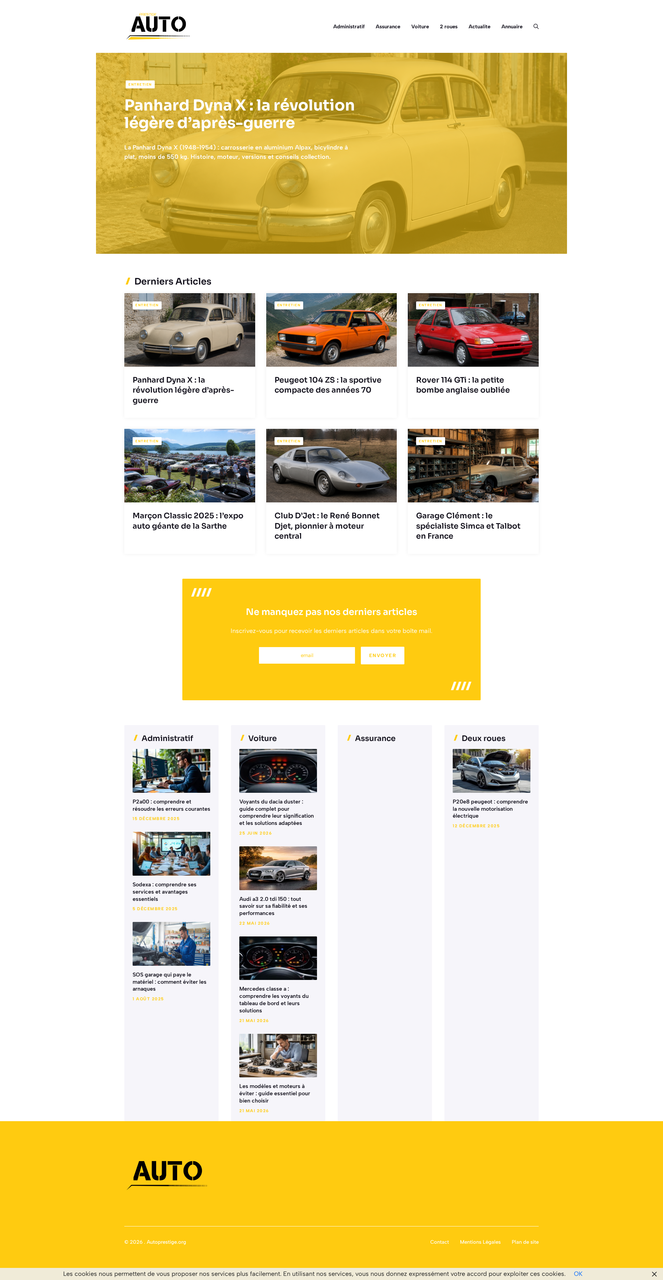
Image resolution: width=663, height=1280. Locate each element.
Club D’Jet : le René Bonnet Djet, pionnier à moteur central (327, 526)
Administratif (349, 26)
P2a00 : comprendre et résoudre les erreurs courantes (171, 805)
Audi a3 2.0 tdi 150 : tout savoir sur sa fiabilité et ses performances (273, 906)
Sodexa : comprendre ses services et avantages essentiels (164, 891)
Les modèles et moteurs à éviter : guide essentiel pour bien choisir (274, 1093)
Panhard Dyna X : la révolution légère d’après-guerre (239, 114)
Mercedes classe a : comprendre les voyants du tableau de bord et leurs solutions (274, 999)
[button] (533, 26)
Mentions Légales (480, 1242)
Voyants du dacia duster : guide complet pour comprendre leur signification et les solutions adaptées (276, 812)
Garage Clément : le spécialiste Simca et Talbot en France (468, 526)
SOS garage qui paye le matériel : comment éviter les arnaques (169, 981)
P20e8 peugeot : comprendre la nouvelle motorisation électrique (490, 808)
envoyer (382, 655)
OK (578, 1274)
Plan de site (525, 1242)
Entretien (140, 84)
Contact (439, 1242)
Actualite (479, 26)
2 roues (449, 26)
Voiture (420, 26)
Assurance (388, 26)
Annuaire (511, 26)
